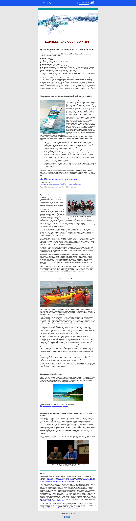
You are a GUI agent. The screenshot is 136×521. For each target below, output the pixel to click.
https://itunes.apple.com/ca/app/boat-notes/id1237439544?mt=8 (58, 179)
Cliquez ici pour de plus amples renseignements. (54, 406)
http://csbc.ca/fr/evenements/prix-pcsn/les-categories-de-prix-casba (59, 508)
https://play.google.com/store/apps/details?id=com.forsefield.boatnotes (60, 184)
